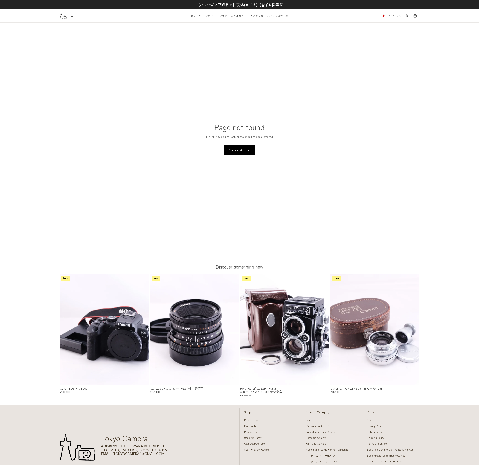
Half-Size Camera (316, 443)
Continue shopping (239, 150)
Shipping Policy (375, 438)
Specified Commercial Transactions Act (390, 449)
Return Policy (374, 432)
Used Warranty (253, 438)
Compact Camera (316, 438)
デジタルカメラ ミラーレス (322, 461)
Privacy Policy (375, 426)
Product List (251, 432)
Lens (308, 420)
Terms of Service (377, 443)
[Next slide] (143, 330)
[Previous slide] (65, 330)
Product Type (252, 420)
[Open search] (72, 16)
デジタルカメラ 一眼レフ (320, 455)
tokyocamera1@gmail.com (139, 454)
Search (371, 420)
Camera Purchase (254, 443)
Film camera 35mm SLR (319, 426)
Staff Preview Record (256, 449)
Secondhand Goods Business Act (386, 455)
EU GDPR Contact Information (384, 461)
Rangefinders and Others (320, 432)
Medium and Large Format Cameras (327, 449)
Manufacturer (252, 426)
